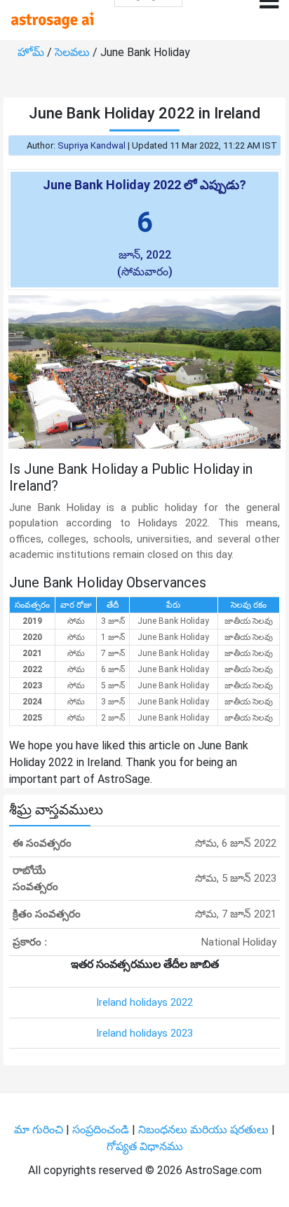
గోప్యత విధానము (145, 1146)
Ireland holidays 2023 (144, 1033)
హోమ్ (32, 52)
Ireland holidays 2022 (144, 1002)
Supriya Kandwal (92, 145)
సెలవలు (74, 52)
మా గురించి (40, 1129)
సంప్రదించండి (102, 1129)
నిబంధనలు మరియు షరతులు (204, 1129)
